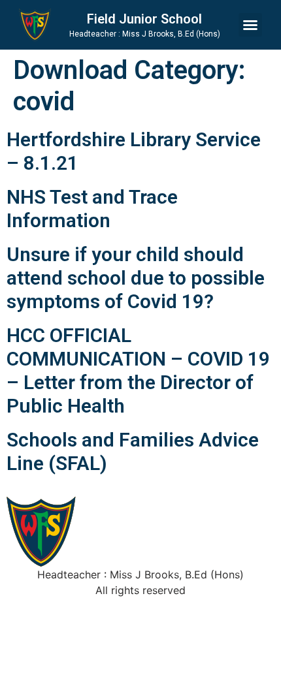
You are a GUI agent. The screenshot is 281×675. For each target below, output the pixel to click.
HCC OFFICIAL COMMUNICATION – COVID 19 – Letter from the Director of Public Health (138, 370)
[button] (250, 25)
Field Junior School (144, 19)
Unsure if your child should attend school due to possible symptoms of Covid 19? (136, 278)
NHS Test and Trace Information (92, 208)
